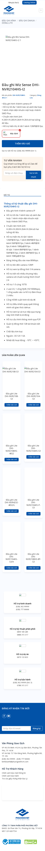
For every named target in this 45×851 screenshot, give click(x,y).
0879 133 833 (22, 657)
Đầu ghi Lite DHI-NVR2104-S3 (33, 396)
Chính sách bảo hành (10, 776)
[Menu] (41, 10)
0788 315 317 (22, 685)
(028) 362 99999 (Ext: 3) (22, 682)
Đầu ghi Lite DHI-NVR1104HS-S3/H (12, 558)
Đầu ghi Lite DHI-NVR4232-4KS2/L (11, 502)
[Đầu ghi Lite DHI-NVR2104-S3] (33, 376)
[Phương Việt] (12, 10)
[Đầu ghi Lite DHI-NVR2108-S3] (11, 376)
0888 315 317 (22, 635)
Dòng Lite (7, 23)
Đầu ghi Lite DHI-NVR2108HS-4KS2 (12, 449)
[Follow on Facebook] (4, 716)
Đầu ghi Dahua (27, 20)
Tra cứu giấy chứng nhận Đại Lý (14, 778)
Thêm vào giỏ (22, 143)
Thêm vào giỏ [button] (11, 405)
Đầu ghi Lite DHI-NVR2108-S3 (11, 396)
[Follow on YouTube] (9, 716)
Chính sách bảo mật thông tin (14, 773)
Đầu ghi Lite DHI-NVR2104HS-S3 (33, 448)
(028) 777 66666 (22, 609)
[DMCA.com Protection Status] (30, 841)
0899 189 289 (22, 632)
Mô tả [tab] (7, 195)
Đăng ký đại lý (13, 2)
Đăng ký (37, 728)
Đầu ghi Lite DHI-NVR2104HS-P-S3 (33, 504)
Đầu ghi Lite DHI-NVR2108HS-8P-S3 (33, 558)
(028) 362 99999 (22, 606)
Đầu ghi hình (9, 20)
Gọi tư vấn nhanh (34, 175)
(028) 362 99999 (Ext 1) (26, 151)
